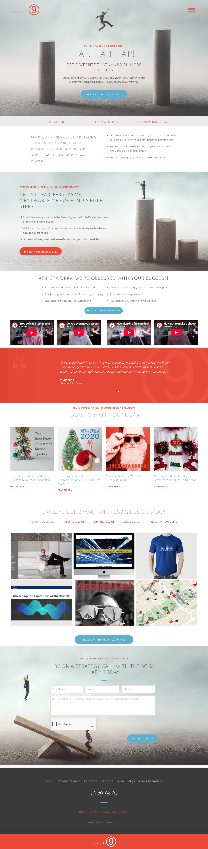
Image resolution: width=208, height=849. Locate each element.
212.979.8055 (121, 811)
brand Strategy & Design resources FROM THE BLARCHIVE (104, 408)
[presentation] (73, 724)
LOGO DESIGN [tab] (132, 522)
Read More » (17, 486)
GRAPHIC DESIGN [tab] (104, 522)
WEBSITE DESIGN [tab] (74, 522)
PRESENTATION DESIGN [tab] (165, 522)
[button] (191, 9)
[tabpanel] (104, 579)
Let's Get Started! (142, 739)
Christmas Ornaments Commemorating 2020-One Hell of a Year (79, 479)
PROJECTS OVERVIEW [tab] (42, 522)
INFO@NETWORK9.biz (94, 811)
